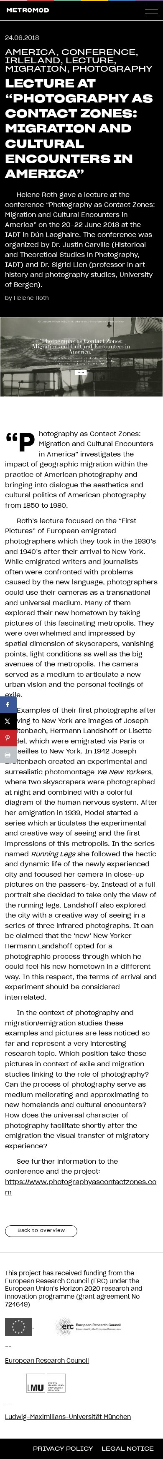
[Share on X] (8, 721)
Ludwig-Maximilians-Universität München (68, 1417)
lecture (90, 61)
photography (112, 69)
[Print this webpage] (8, 754)
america (30, 52)
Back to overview (41, 1230)
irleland (32, 61)
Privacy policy (63, 1449)
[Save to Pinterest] (8, 738)
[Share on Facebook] (8, 704)
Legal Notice (128, 1449)
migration (36, 69)
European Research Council (47, 1361)
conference (98, 52)
